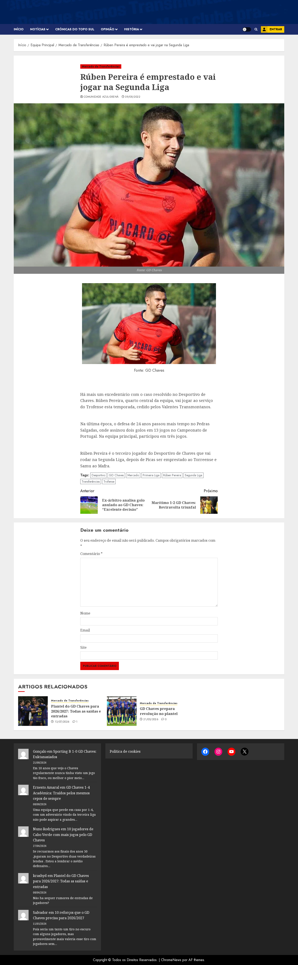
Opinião (107, 29)
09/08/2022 (132, 97)
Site (83, 647)
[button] (256, 29)
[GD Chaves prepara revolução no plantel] (122, 711)
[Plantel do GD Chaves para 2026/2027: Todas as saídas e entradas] (33, 711)
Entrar (276, 29)
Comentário (91, 553)
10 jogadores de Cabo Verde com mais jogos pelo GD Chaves (63, 834)
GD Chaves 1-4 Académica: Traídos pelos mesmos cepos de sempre (61, 793)
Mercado (133, 475)
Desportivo (98, 475)
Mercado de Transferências (101, 66)
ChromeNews (171, 959)
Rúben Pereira (172, 475)
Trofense (108, 481)
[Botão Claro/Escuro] (246, 29)
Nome (85, 613)
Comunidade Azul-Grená (101, 97)
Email (85, 630)
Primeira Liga (151, 475)
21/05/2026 (150, 719)
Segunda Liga (193, 475)
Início (19, 29)
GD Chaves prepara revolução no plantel (159, 711)
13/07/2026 (62, 722)
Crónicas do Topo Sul (74, 29)
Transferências (91, 481)
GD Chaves (116, 475)
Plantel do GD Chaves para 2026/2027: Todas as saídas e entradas (76, 711)
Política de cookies (125, 751)
